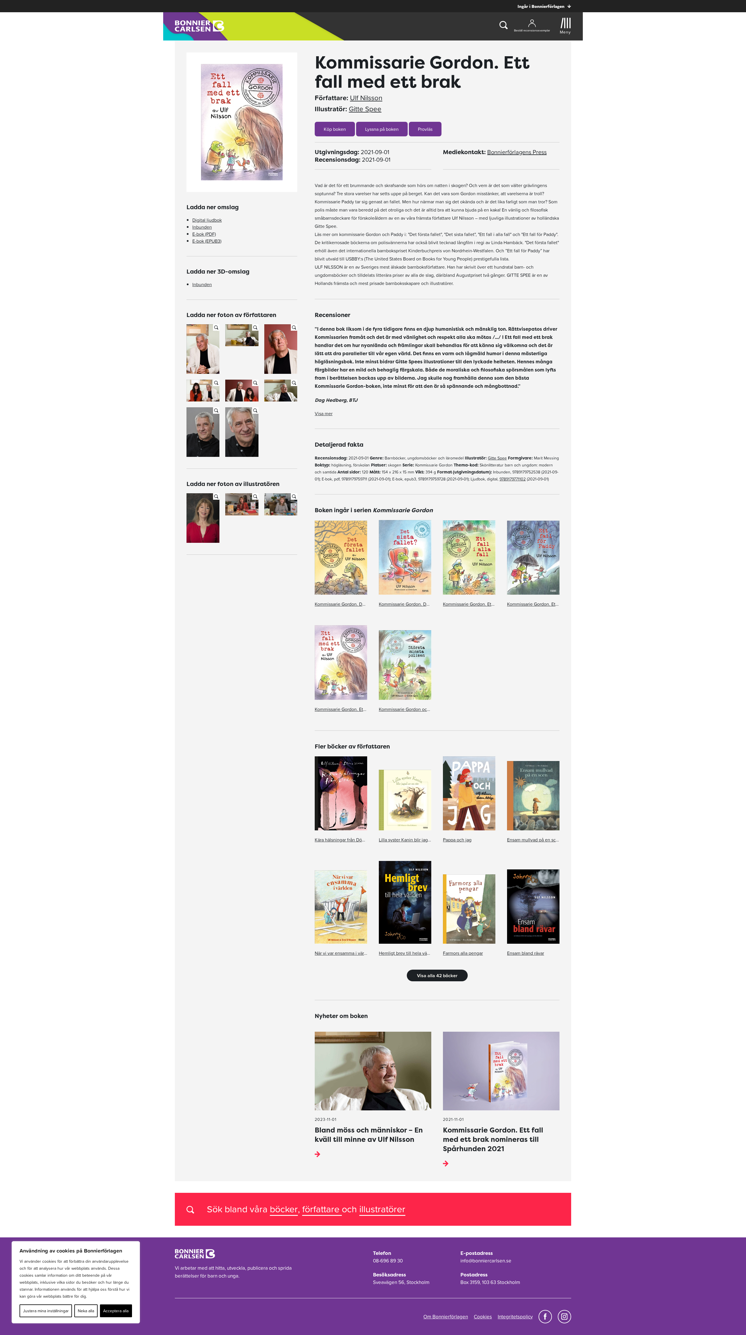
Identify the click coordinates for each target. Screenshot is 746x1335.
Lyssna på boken (382, 129)
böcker (284, 1209)
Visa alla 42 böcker (437, 975)
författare (322, 1209)
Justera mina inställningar (46, 1311)
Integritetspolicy (515, 1316)
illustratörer (382, 1209)
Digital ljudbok (207, 219)
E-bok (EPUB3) (206, 240)
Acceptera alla (116, 1311)
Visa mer (323, 413)
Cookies (483, 1316)
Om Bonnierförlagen (445, 1316)
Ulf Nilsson (366, 98)
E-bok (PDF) (204, 233)
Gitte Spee (365, 109)
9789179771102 (512, 479)
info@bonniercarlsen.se (485, 1260)
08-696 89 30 (388, 1260)
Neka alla (86, 1311)
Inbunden (202, 226)
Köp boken (335, 129)
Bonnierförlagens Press (517, 152)
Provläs (425, 129)
